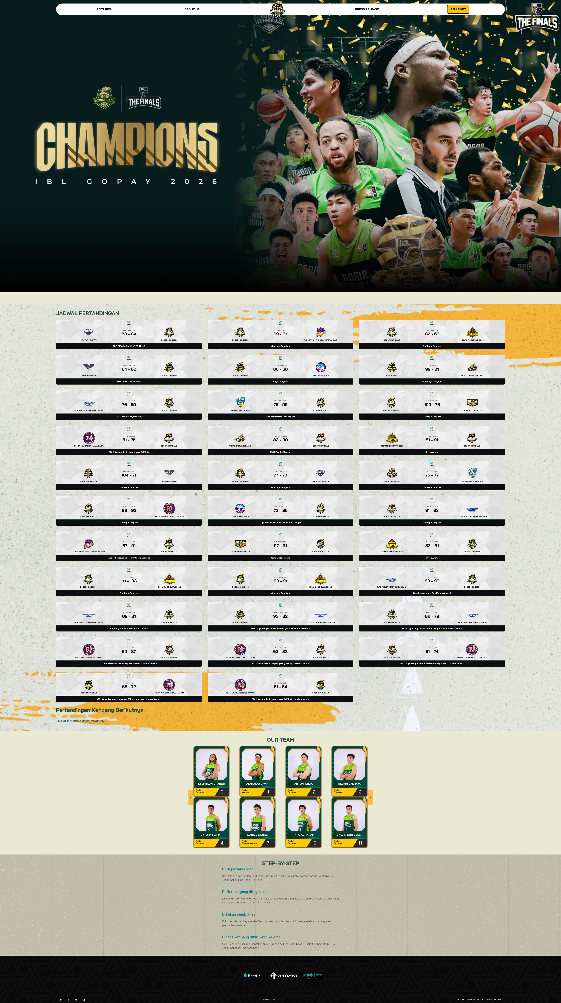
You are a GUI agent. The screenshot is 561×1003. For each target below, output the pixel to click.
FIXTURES (104, 9)
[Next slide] (370, 797)
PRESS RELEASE (367, 9)
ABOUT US (192, 9)
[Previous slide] (190, 797)
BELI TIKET (458, 9)
